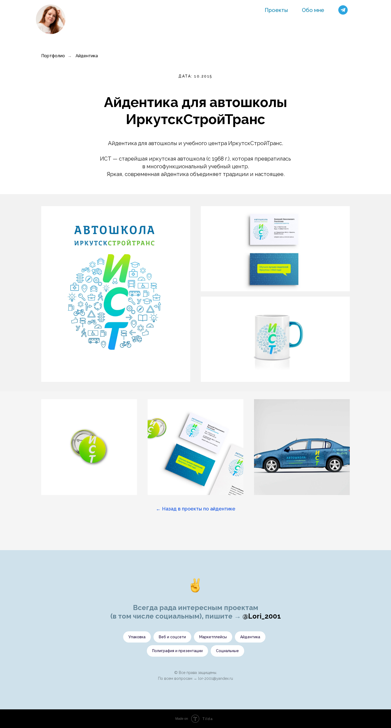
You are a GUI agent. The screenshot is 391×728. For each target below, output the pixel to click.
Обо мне (313, 10)
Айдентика (87, 55)
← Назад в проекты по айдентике (195, 509)
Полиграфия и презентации (177, 651)
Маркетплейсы (213, 637)
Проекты (276, 10)
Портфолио (53, 55)
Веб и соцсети (172, 637)
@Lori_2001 (262, 616)
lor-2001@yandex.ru (215, 678)
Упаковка (136, 637)
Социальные (227, 651)
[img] (50, 19)
